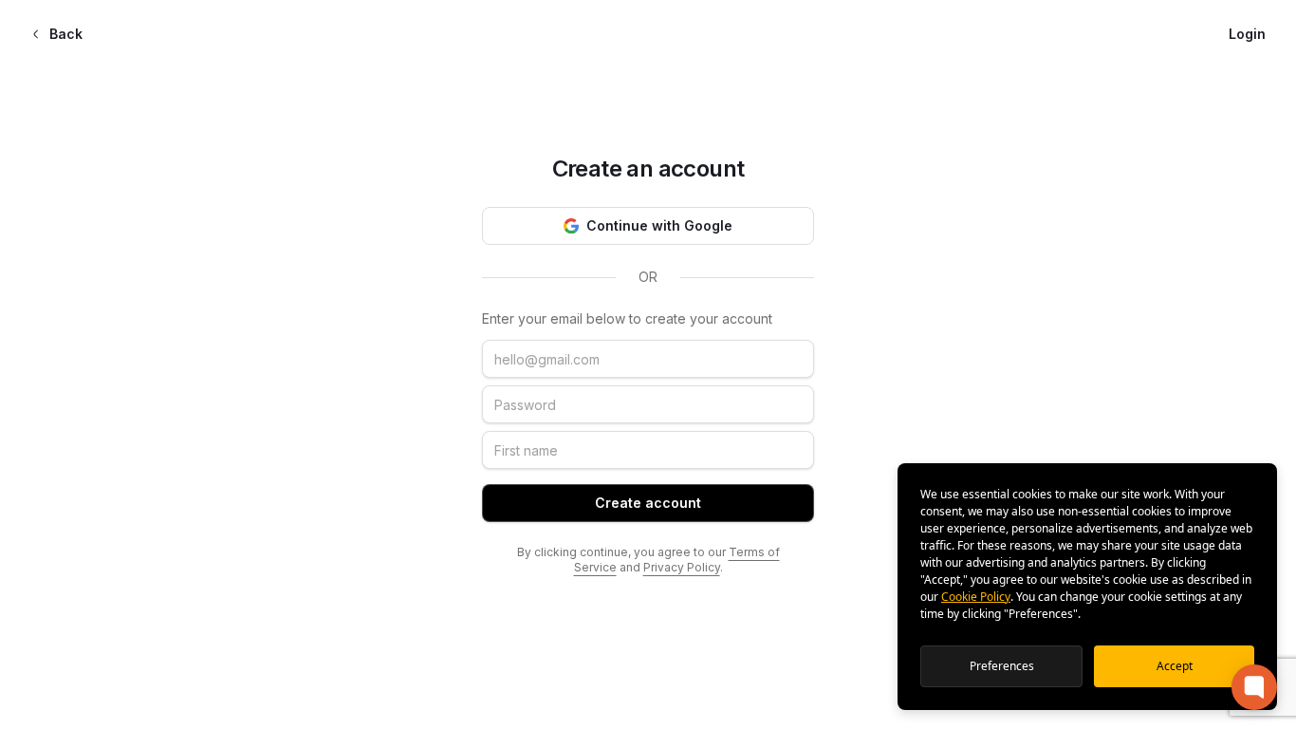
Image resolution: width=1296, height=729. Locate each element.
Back (66, 34)
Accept (1175, 666)
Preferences (1002, 666)
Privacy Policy (681, 567)
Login (1247, 34)
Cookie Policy (975, 597)
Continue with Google (659, 225)
